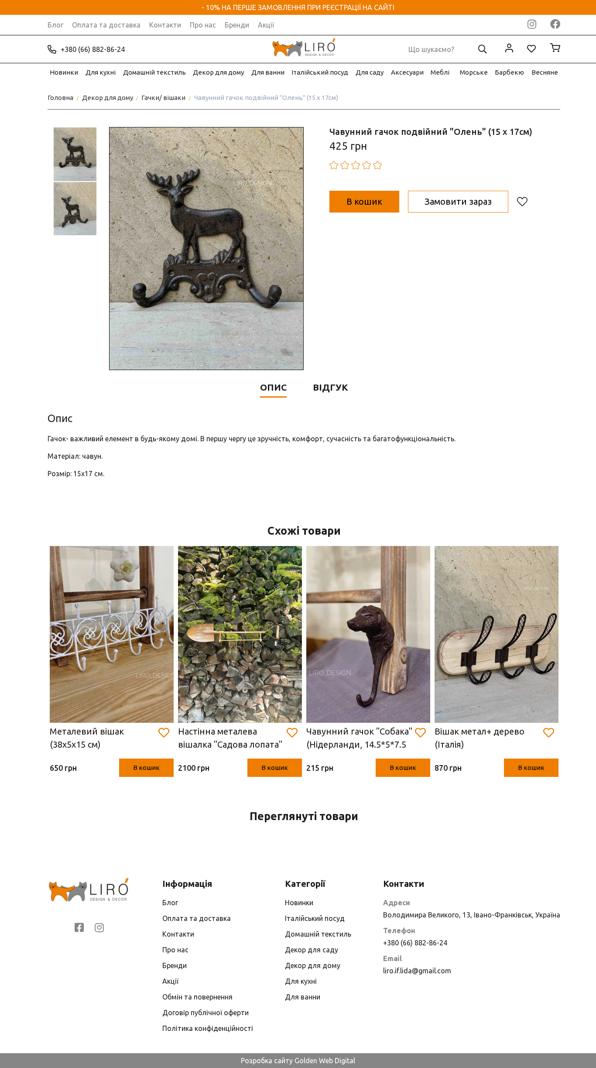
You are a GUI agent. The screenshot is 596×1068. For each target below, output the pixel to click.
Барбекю (509, 72)
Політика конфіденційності (207, 1028)
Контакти (165, 25)
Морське (474, 72)
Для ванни (267, 72)
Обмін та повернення (197, 997)
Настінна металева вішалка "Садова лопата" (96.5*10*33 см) (230, 738)
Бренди (237, 25)
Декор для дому (218, 72)
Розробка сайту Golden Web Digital (298, 1061)
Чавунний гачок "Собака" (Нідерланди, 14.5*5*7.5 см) (359, 738)
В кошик (146, 767)
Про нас (203, 25)
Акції (266, 25)
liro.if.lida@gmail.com (417, 971)
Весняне (544, 72)
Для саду (370, 72)
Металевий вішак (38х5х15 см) (87, 737)
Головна (60, 97)
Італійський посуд (319, 72)
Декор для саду (311, 950)
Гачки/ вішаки (163, 97)
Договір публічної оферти (205, 1012)
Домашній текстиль (154, 72)
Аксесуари (407, 72)
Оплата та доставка (106, 25)
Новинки (64, 72)
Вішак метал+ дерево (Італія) (479, 737)
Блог (55, 25)
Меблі (440, 72)
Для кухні (101, 72)
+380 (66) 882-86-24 (93, 49)
